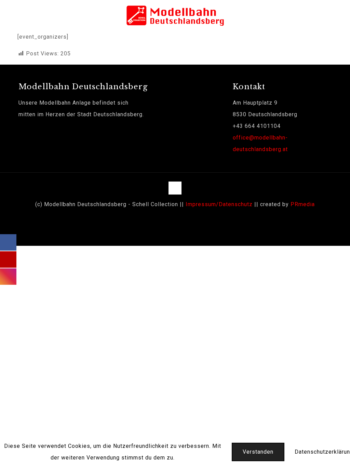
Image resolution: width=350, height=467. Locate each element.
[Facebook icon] (171, 219)
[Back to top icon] (175, 188)
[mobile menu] (339, 15)
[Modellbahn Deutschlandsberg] (175, 15)
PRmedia (303, 204)
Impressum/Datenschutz (219, 204)
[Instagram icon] (178, 219)
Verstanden (258, 452)
